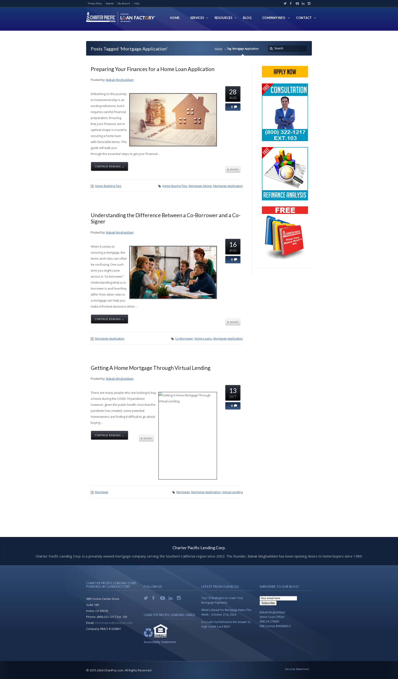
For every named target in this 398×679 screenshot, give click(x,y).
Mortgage (101, 492)
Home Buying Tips (174, 186)
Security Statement (297, 669)
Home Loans (203, 338)
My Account (124, 3)
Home (218, 48)
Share (232, 169)
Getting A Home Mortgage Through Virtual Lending (150, 368)
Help (136, 3)
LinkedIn (302, 3)
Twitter (284, 3)
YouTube (296, 3)
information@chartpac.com (114, 623)
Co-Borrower (184, 338)
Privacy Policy (95, 3)
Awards (110, 3)
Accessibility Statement (160, 642)
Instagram (179, 598)
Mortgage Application (228, 186)
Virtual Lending (232, 492)
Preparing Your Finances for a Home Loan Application (152, 69)
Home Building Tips (108, 186)
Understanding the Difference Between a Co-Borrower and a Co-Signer (165, 218)
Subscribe (268, 603)
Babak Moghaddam (120, 80)
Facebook (290, 3)
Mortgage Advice (200, 186)
